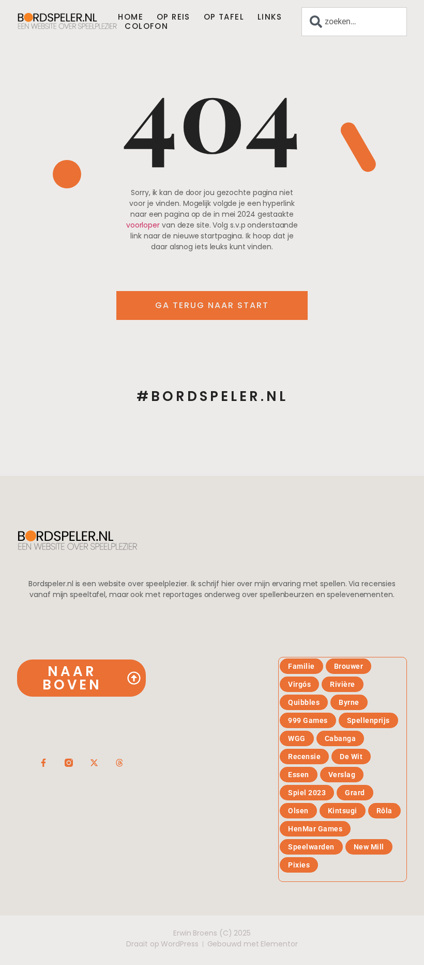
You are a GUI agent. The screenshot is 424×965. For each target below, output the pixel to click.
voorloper (143, 225)
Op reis (173, 17)
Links (270, 17)
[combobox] (354, 21)
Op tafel (224, 17)
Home (130, 17)
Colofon (146, 26)
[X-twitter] (94, 763)
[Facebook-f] (43, 763)
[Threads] (119, 763)
